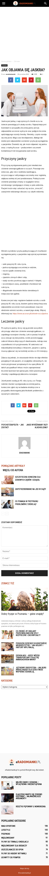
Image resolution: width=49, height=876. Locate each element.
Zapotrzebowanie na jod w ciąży (30, 489)
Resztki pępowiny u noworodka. (31, 806)
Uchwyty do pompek (10, 857)
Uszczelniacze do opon (12, 849)
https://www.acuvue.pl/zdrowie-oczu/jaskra (30, 313)
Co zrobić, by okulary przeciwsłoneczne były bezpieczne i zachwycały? (28, 633)
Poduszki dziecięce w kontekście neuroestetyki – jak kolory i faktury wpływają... (31, 645)
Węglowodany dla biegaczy (14, 845)
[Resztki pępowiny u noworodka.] (7, 810)
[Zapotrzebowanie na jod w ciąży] (7, 492)
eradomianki (10, 74)
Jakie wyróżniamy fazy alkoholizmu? (37, 426)
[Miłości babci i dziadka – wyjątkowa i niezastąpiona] (7, 785)
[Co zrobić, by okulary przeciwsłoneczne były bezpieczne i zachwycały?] (7, 634)
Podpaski (5, 834)
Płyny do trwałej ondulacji (14, 842)
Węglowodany (7, 838)
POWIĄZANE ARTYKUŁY (13, 465)
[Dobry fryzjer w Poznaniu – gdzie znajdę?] (24, 599)
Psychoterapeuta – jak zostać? (12, 426)
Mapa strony (24, 868)
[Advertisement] (24, 33)
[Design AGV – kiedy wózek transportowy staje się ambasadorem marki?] (7, 659)
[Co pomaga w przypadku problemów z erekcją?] (7, 504)
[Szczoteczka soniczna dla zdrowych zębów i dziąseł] (7, 480)
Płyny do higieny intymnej (14, 853)
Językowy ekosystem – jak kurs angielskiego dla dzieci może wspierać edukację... (31, 669)
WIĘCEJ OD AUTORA (13, 470)
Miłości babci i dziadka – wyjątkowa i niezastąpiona (29, 783)
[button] (45, 3)
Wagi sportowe (8, 826)
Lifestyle (5, 830)
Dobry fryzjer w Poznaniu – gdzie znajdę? (22, 613)
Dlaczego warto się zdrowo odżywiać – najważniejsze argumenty (29, 796)
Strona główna (6, 61)
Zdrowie (4, 65)
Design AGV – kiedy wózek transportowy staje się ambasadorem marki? (28, 657)
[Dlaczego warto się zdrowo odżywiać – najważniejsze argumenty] (7, 797)
